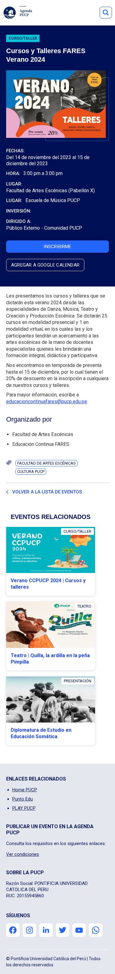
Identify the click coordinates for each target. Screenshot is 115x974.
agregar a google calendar (45, 265)
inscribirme (57, 246)
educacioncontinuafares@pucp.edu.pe (46, 401)
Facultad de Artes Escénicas (46, 463)
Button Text (106, 12)
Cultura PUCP (30, 471)
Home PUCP (24, 790)
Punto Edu (22, 799)
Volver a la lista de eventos (47, 492)
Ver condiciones (22, 854)
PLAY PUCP (24, 808)
